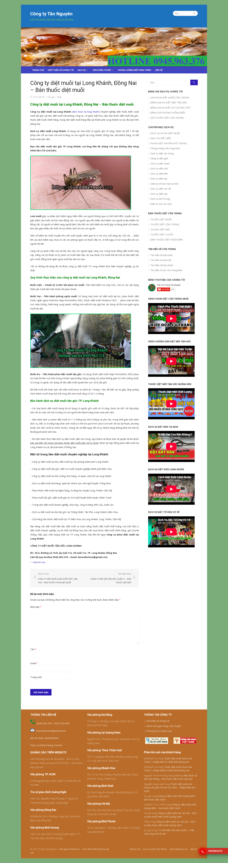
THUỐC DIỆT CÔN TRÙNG (164, 224)
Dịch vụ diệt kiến (159, 173)
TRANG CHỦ (38, 70)
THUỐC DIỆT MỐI (160, 229)
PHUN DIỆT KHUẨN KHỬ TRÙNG (168, 143)
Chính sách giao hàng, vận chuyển (163, 725)
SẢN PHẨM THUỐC (102, 70)
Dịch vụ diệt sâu (158, 178)
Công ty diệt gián (159, 158)
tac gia (51, 96)
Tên (33, 649)
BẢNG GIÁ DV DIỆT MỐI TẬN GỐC (168, 102)
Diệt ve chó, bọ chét (161, 203)
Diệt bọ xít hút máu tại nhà (164, 183)
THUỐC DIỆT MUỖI (161, 219)
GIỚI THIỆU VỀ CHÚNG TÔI (61, 70)
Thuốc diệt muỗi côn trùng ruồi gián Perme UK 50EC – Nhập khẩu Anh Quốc (169, 787)
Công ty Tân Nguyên (51, 13)
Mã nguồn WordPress (70, 849)
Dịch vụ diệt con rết (160, 188)
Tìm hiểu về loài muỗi (161, 255)
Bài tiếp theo (110, 578)
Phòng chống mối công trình (165, 148)
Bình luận (35, 606)
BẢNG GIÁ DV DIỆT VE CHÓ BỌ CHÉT (170, 107)
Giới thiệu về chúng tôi (157, 720)
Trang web (36, 677)
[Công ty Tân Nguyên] (114, 46)
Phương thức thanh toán (159, 730)
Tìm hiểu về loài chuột (161, 265)
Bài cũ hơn (57, 578)
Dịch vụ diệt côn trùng (162, 153)
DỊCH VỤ (82, 70)
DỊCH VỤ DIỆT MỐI (160, 138)
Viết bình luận (39, 562)
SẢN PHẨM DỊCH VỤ (178, 849)
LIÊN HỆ (158, 70)
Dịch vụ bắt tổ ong (160, 198)
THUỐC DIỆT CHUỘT (162, 234)
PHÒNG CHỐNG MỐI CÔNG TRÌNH (134, 70)
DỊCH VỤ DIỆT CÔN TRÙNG (155, 849)
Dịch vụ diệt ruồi (159, 168)
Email (34, 663)
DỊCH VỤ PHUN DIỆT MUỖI (165, 133)
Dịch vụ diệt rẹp (158, 193)
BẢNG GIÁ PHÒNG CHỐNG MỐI (167, 112)
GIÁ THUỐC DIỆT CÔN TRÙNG (167, 117)
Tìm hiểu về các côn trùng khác (166, 270)
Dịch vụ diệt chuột (160, 163)
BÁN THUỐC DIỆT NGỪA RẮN (166, 239)
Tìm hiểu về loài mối (160, 260)
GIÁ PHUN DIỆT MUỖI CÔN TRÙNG (169, 97)
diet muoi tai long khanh (86, 111)
